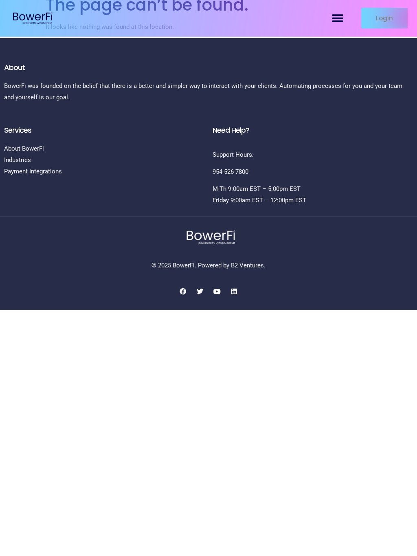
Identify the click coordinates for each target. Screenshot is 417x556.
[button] (338, 18)
